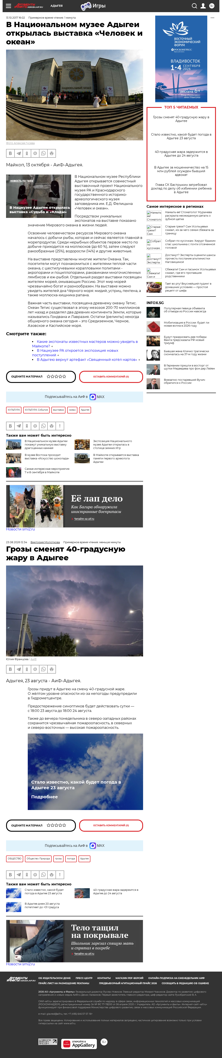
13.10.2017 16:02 (15, 17)
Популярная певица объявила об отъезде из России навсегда (185, 310)
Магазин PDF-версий (129, 978)
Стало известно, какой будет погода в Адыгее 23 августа (181, 136)
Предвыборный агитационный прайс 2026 (128, 983)
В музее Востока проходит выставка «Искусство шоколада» (47, 456)
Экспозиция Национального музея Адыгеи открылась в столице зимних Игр (112, 444)
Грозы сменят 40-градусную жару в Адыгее (181, 119)
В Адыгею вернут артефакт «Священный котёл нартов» (87, 360)
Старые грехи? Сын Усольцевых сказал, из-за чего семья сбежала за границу (189, 230)
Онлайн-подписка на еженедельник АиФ (176, 978)
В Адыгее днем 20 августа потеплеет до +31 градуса (42, 905)
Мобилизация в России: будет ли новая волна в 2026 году (186, 324)
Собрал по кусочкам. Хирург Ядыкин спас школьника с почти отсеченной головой (190, 244)
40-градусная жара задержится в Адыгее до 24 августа (181, 153)
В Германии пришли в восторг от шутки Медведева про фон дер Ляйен (189, 367)
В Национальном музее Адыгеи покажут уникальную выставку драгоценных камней (46, 444)
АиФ (34, 659)
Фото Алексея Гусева (20, 143)
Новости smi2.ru (20, 529)
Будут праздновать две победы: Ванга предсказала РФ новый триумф (185, 340)
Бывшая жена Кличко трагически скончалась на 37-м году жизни (186, 353)
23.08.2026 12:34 (16, 542)
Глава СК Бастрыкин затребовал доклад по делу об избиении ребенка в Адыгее (181, 188)
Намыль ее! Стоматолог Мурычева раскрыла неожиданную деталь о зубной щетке (188, 216)
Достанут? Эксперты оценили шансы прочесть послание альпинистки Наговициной (190, 258)
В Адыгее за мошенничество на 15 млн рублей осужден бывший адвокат (181, 171)
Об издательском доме (54, 978)
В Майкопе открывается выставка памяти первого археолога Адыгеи (116, 458)
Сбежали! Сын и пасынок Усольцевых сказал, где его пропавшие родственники (190, 273)
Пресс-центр (84, 978)
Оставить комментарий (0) (111, 376)
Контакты (104, 978)
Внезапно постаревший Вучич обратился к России (184, 381)
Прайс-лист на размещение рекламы (63, 983)
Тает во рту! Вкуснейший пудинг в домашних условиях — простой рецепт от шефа (188, 287)
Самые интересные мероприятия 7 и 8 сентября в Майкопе (47, 470)
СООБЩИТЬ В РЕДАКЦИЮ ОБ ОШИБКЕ (185, 983)
